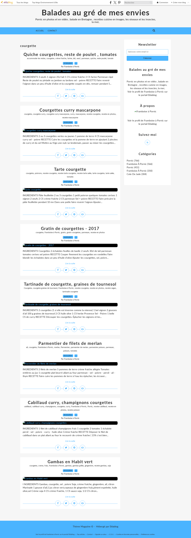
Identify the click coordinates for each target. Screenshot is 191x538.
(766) (133, 161)
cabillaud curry (38, 407)
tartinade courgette (70, 292)
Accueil (40, 31)
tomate (110, 58)
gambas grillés (78, 466)
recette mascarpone (70, 118)
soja (109, 466)
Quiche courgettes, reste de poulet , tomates (70, 55)
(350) (139, 171)
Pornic (90, 407)
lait (74, 58)
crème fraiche (60, 58)
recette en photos (108, 114)
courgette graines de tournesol (45, 288)
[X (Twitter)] (115, 2)
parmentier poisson (97, 347)
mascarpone (80, 114)
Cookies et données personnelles (127, 534)
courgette (50, 58)
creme (40, 466)
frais (46, 466)
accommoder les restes (36, 58)
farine (69, 58)
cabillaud (27, 407)
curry (72, 114)
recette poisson (73, 410)
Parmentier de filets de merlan (70, 343)
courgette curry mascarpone (58, 114)
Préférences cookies (148, 534)
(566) (139, 164)
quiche (93, 58)
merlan (57, 347)
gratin (63, 232)
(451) (133, 167)
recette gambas (100, 466)
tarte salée (110, 173)
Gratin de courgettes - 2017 (70, 229)
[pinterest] (119, 2)
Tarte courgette (70, 169)
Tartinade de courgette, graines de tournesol (70, 284)
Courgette (28, 288)
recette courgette (93, 114)
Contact (52, 31)
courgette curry (39, 114)
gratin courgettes (73, 232)
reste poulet (101, 58)
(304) (137, 174)
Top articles (81, 534)
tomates (70, 177)
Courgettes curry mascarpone (70, 110)
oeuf (78, 58)
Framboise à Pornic (52, 232)
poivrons (38, 173)
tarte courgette (98, 173)
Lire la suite (70, 90)
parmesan (85, 58)
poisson (66, 351)
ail (27, 347)
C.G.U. (111, 534)
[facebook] (110, 2)
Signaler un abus (101, 534)
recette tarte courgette (67, 173)
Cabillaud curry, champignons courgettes (70, 403)
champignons (50, 407)
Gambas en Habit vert (70, 462)
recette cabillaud (100, 407)
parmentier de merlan (79, 347)
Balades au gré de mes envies (96, 13)
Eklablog (114, 527)
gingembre (89, 466)
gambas (68, 466)
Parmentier (65, 347)
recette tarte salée (84, 173)
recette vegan (110, 288)
